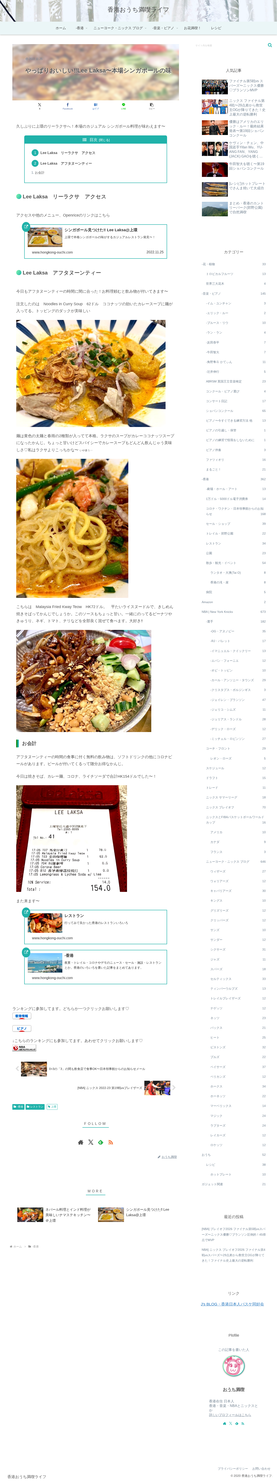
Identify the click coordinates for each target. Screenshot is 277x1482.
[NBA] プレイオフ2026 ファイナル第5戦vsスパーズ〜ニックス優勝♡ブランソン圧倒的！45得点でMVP (234, 1234)
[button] (151, 106)
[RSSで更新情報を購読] (110, 1142)
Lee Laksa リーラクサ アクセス (67, 153)
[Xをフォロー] (90, 1142)
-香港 (20, 1106)
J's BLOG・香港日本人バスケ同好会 (232, 1304)
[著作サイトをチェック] (80, 1142)
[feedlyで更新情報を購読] (100, 1142)
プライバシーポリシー (233, 1468)
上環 (53, 1106)
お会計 (40, 172)
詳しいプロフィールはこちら (230, 1415)
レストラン (36, 1106)
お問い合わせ (261, 1468)
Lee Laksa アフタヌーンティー (66, 163)
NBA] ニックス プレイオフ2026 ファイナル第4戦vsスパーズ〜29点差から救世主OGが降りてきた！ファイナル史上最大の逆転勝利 (233, 1255)
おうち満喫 (234, 1389)
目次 (93, 140)
